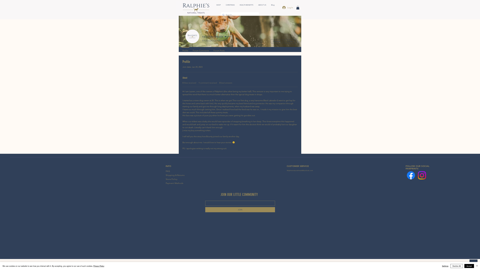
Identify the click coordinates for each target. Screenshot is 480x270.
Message (277, 41)
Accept (469, 266)
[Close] (477, 266)
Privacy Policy (98, 266)
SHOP (50, 166)
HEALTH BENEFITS (56, 175)
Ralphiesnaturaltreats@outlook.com (300, 170)
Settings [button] (445, 266)
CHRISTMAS (53, 171)
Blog (49, 185)
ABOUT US (52, 180)
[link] (297, 8)
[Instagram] (421, 175)
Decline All (456, 266)
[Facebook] (411, 175)
